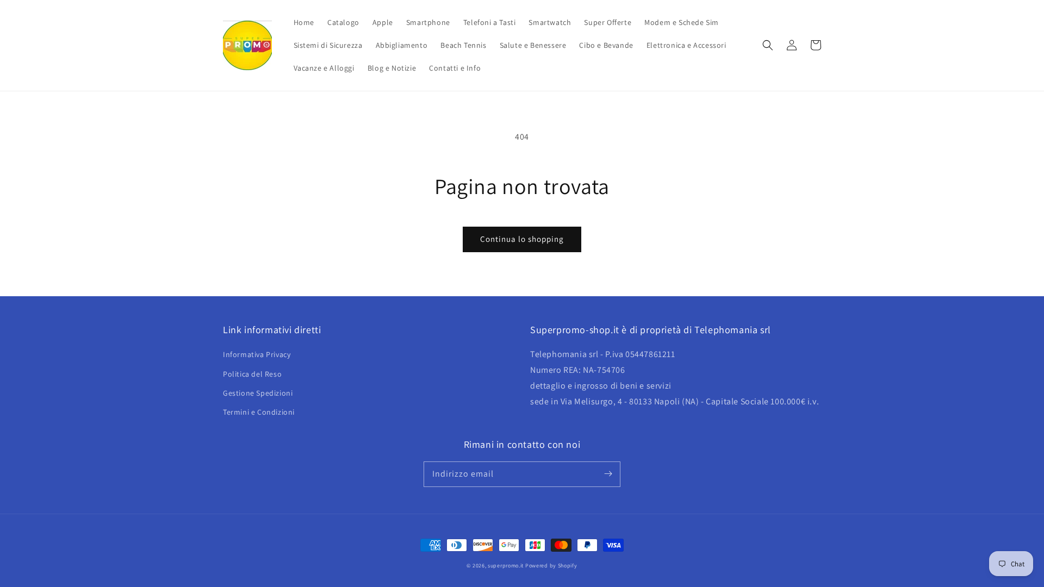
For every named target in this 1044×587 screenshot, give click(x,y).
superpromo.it (506, 565)
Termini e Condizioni (259, 412)
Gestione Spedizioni (258, 393)
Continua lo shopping (522, 239)
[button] (768, 45)
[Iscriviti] (608, 474)
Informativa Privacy (256, 354)
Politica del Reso (252, 374)
